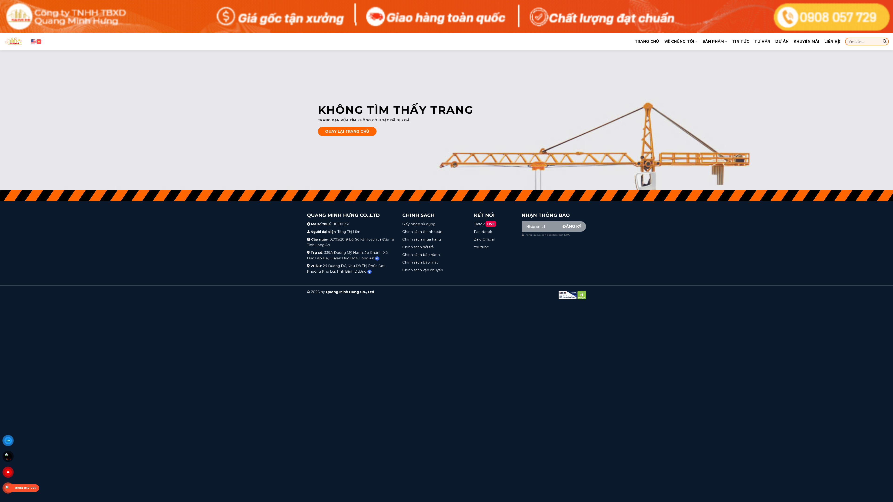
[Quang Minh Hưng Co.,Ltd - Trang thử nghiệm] (13, 41)
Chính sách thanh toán (422, 231)
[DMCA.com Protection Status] (581, 295)
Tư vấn (762, 41)
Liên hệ (832, 41)
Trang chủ (647, 41)
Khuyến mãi (806, 41)
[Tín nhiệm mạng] (567, 295)
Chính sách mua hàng (421, 239)
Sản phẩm (713, 41)
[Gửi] (885, 42)
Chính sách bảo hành (421, 254)
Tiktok (484, 224)
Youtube (481, 247)
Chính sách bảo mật (420, 262)
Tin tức (740, 41)
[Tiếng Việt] (39, 41)
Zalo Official (484, 239)
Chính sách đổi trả (418, 247)
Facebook (483, 231)
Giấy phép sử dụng (418, 224)
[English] (33, 41)
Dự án (782, 41)
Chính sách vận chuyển (422, 270)
